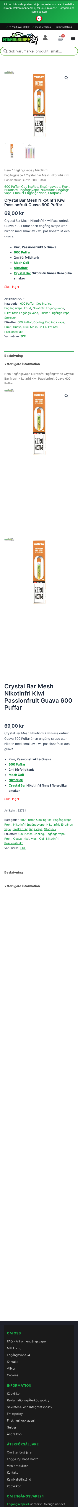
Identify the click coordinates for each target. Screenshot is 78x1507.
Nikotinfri (51, 327)
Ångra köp (14, 1434)
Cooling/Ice (29, 187)
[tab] (39, 870)
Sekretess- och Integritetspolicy (29, 1407)
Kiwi (26, 327)
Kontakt (12, 1361)
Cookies (12, 1375)
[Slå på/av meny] (73, 38)
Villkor (11, 1368)
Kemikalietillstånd (19, 1479)
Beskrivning (13, 872)
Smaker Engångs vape (29, 193)
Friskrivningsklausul (20, 1420)
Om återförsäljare (19, 1452)
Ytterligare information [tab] (22, 364)
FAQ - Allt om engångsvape (26, 1341)
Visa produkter (17, 1466)
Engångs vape (54, 322)
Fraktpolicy (15, 1414)
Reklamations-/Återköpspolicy (28, 1400)
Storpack (54, 193)
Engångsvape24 (18, 1355)
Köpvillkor (14, 1393)
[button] (66, 78)
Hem (7, 170)
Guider (11, 1427)
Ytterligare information (22, 886)
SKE (23, 336)
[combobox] (39, 51)
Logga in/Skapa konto (22, 1459)
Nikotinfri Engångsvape (21, 190)
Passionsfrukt (13, 331)
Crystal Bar (22, 273)
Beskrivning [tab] (13, 356)
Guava (17, 327)
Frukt (66, 187)
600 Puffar (12, 187)
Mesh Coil (37, 327)
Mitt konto (14, 1348)
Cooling (38, 322)
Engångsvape (23, 170)
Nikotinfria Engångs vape (21, 313)
